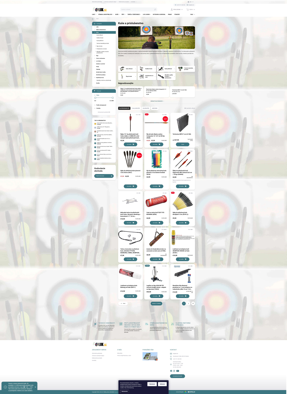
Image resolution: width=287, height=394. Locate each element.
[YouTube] (177, 371)
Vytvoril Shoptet (179, 392)
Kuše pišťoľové (100, 40)
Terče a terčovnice (100, 58)
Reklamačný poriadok (124, 1)
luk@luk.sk (175, 353)
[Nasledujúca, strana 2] (188, 303)
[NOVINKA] (156, 274)
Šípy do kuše (99, 46)
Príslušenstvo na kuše (102, 48)
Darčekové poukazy (100, 74)
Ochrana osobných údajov (110, 1)
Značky (98, 83)
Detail (182, 144)
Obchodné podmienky (97, 1)
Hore (124, 303)
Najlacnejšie (136, 108)
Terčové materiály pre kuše (103, 43)
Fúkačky (98, 69)
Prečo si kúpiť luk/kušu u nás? (124, 355)
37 (193, 303)
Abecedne (154, 108)
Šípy (97, 55)
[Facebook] (171, 371)
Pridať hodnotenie (100, 175)
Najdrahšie (146, 108)
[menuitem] (94, 14)
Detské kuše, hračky (101, 72)
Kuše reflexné (100, 35)
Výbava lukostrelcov (101, 29)
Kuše (97, 32)
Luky (97, 26)
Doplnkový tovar (100, 77)
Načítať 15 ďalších (156, 303)
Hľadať (155, 9)
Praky (97, 66)
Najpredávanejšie (124, 108)
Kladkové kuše (100, 37)
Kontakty (133, 1)
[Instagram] (174, 371)
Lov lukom (98, 61)
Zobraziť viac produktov (157, 101)
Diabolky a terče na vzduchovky (104, 80)
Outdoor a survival (100, 63)
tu (133, 387)
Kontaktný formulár (177, 376)
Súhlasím (162, 384)
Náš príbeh (119, 353)
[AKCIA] (183, 201)
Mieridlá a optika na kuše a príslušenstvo (103, 52)
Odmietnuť (152, 384)
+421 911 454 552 (177, 359)
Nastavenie (125, 391)
